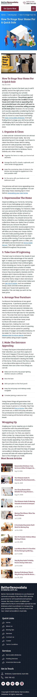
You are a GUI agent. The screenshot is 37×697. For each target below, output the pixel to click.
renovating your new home (18, 193)
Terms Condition (12, 644)
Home (3, 15)
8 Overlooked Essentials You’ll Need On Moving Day (24, 526)
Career (8, 641)
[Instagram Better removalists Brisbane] (17, 684)
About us (9, 626)
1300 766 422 (10, 677)
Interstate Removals (13, 662)
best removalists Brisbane (14, 118)
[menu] (33, 8)
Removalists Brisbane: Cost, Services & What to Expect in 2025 (24, 467)
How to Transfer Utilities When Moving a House (25, 538)
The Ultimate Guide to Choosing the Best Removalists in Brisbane (25, 479)
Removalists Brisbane (13, 655)
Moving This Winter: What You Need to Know (25, 514)
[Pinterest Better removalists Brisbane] (12, 684)
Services (9, 633)
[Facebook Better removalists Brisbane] (3, 684)
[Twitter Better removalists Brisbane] (8, 684)
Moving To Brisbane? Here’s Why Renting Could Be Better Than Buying (24, 573)
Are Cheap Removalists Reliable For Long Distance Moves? (24, 491)
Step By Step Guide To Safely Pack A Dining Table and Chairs (24, 561)
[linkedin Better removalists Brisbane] (22, 684)
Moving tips (12, 15)
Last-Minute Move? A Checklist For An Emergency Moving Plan (25, 550)
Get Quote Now (10, 8)
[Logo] (9, 3)
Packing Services (12, 659)
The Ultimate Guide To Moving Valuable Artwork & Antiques (25, 502)
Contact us (10, 637)
